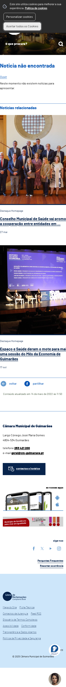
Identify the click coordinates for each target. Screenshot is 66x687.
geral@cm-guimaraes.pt (27, 453)
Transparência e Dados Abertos (19, 632)
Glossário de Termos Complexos (20, 620)
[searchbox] (33, 44)
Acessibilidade (11, 626)
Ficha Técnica (26, 607)
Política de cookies (36, 8)
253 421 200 (22, 448)
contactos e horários (28, 468)
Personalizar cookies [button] (19, 16)
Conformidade (28, 626)
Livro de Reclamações (14, 596)
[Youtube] (50, 548)
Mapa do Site (10, 607)
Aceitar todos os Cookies (22, 26)
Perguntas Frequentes (50, 561)
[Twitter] (42, 548)
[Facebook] (34, 548)
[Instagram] (59, 548)
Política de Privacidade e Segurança (22, 638)
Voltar (13, 383)
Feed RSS (36, 613)
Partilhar (38, 383)
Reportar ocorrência (51, 566)
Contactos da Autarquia (15, 613)
